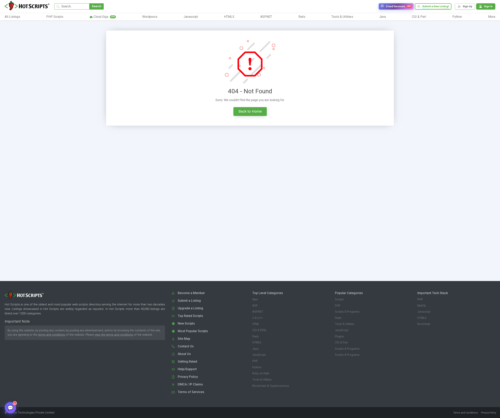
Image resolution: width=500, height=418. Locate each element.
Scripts (339, 299)
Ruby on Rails (260, 373)
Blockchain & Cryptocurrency (270, 386)
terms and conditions (51, 334)
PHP (255, 361)
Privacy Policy (488, 412)
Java (255, 348)
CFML (255, 324)
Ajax (255, 299)
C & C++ (257, 318)
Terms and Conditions (465, 412)
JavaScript (259, 355)
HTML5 (256, 342)
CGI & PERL (259, 330)
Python (256, 367)
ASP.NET (257, 311)
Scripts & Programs (347, 311)
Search (96, 6)
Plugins (339, 336)
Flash (255, 336)
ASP (255, 305)
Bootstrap (423, 324)
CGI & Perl (341, 342)
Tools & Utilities (262, 379)
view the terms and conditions (114, 334)
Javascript (423, 311)
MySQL (421, 305)
